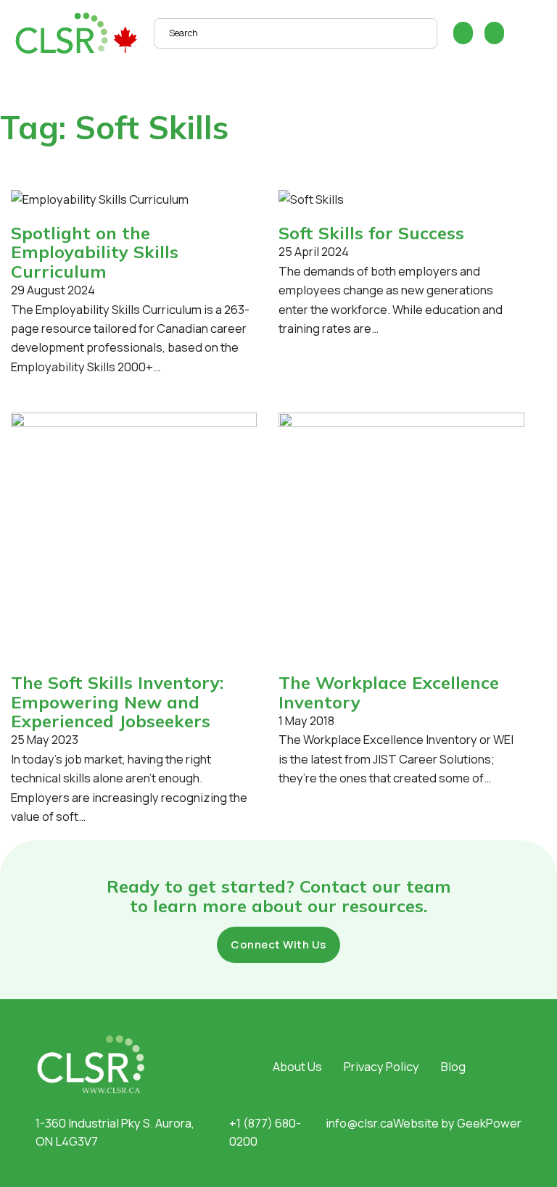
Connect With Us (278, 944)
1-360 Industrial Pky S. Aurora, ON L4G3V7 (115, 1131)
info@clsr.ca (359, 1122)
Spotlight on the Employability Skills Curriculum (94, 252)
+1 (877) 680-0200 (265, 1131)
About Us (297, 1066)
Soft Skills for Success (371, 233)
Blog (453, 1066)
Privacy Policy (381, 1066)
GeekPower (489, 1122)
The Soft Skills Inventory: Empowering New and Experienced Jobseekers (117, 701)
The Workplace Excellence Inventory (388, 691)
